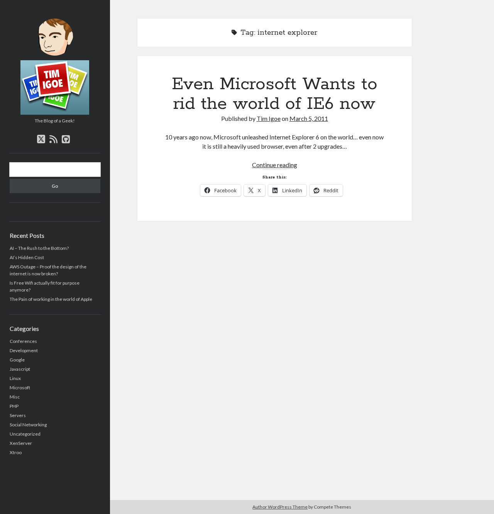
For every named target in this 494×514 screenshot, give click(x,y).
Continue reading (274, 164)
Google (17, 360)
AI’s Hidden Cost (27, 257)
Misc (15, 397)
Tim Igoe (269, 118)
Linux (15, 378)
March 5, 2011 (308, 118)
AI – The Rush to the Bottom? (39, 248)
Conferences (23, 341)
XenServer (21, 443)
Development (24, 350)
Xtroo (16, 452)
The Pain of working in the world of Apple (51, 299)
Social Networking (28, 424)
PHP (14, 406)
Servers (18, 415)
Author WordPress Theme (280, 507)
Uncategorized (25, 434)
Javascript (20, 369)
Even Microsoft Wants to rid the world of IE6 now (274, 94)
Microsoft (20, 387)
